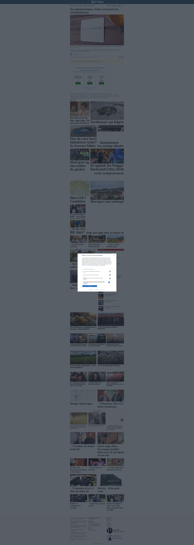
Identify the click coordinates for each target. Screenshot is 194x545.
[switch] (109, 271)
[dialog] (97, 272)
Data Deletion (91, 289)
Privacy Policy (103, 289)
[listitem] (97, 269)
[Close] (114, 255)
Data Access (97, 289)
